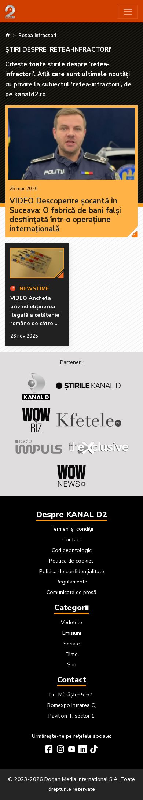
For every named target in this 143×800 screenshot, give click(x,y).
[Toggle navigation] (128, 12)
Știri (71, 664)
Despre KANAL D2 (71, 514)
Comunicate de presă (71, 592)
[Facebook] (49, 750)
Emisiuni (71, 633)
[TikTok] (94, 750)
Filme (72, 654)
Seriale (71, 643)
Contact (71, 539)
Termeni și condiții (71, 528)
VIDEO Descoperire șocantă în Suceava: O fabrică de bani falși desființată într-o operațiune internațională (65, 214)
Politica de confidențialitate (71, 571)
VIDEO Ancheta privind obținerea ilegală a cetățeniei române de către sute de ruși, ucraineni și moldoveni (35, 323)
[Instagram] (60, 750)
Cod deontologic (72, 550)
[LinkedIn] (82, 750)
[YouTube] (71, 750)
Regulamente (71, 581)
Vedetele (71, 622)
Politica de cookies (71, 560)
